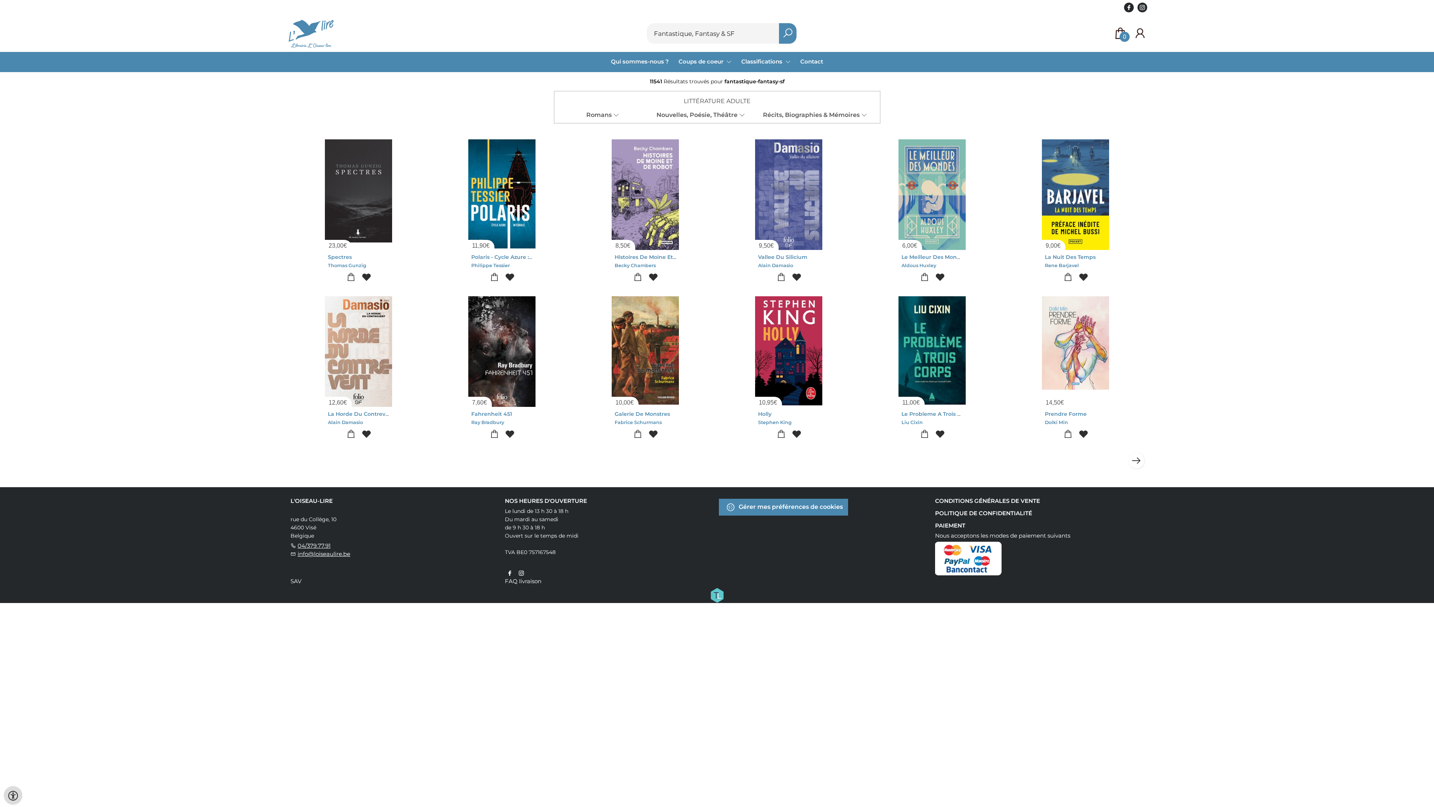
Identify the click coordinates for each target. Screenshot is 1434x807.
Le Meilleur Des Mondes (933, 257)
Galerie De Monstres (642, 414)
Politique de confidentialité (983, 513)
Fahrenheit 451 (491, 414)
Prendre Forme (1066, 414)
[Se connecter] (1140, 33)
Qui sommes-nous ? (640, 61)
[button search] (788, 33)
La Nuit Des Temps (1070, 257)
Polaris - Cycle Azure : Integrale (513, 257)
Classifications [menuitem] (762, 61)
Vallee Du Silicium (782, 257)
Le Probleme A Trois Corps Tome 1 (947, 414)
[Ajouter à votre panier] (351, 277)
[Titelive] (717, 594)
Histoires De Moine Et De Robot (657, 257)
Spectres (340, 257)
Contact (811, 61)
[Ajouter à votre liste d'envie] (366, 277)
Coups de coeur (702, 61)
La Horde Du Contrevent (361, 414)
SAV (296, 581)
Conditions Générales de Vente (987, 500)
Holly (765, 414)
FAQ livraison (523, 581)
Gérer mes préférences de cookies (790, 506)
